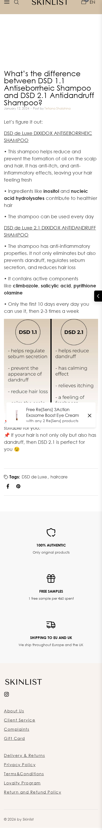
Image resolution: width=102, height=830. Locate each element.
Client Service (19, 720)
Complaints (16, 729)
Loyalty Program (22, 782)
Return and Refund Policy (32, 792)
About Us (14, 710)
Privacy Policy (20, 764)
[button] (98, 296)
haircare (58, 476)
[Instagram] (6, 694)
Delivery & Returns (24, 755)
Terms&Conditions (24, 773)
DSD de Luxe (34, 476)
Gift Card (14, 738)
